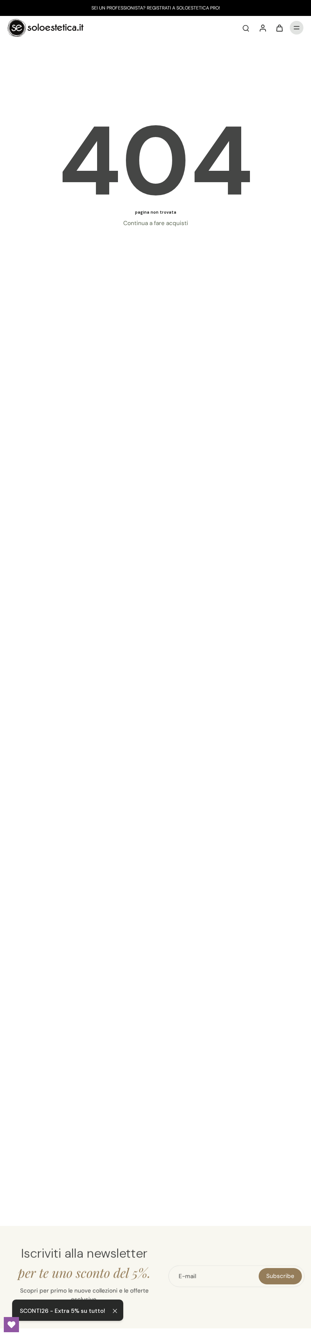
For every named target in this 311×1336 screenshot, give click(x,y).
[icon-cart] (279, 27)
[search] (245, 27)
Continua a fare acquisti (155, 223)
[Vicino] (115, 1311)
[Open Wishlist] (11, 1324)
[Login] (262, 27)
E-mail (187, 1276)
